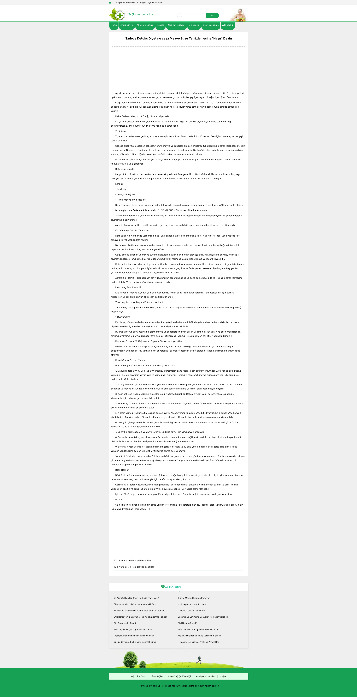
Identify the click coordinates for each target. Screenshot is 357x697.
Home (114, 25)
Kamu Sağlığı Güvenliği (179, 676)
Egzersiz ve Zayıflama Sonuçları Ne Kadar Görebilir (203, 617)
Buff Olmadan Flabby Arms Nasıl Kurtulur (198, 629)
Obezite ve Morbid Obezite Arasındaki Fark (135, 604)
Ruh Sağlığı (157, 676)
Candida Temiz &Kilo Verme (191, 610)
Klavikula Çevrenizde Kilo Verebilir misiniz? (199, 635)
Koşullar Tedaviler (176, 25)
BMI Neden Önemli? (187, 623)
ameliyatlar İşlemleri (205, 676)
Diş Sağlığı (194, 25)
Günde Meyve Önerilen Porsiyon (194, 598)
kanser (160, 25)
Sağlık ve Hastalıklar (126, 2)
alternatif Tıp (126, 25)
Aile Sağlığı (227, 25)
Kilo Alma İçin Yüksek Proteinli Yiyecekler (198, 642)
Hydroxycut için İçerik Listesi (192, 604)
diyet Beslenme (211, 25)
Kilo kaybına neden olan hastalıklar (132, 560)
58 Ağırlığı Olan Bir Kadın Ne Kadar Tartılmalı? (136, 598)
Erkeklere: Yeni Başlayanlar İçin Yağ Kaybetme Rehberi (140, 617)
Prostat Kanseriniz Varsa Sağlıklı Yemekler (134, 635)
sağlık (143, 2)
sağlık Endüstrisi (139, 676)
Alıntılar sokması (145, 25)
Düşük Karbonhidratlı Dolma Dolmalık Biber (135, 642)
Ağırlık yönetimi (155, 2)
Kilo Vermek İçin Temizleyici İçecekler (134, 566)
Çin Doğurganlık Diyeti (125, 623)
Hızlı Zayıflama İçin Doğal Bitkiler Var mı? (134, 629)
